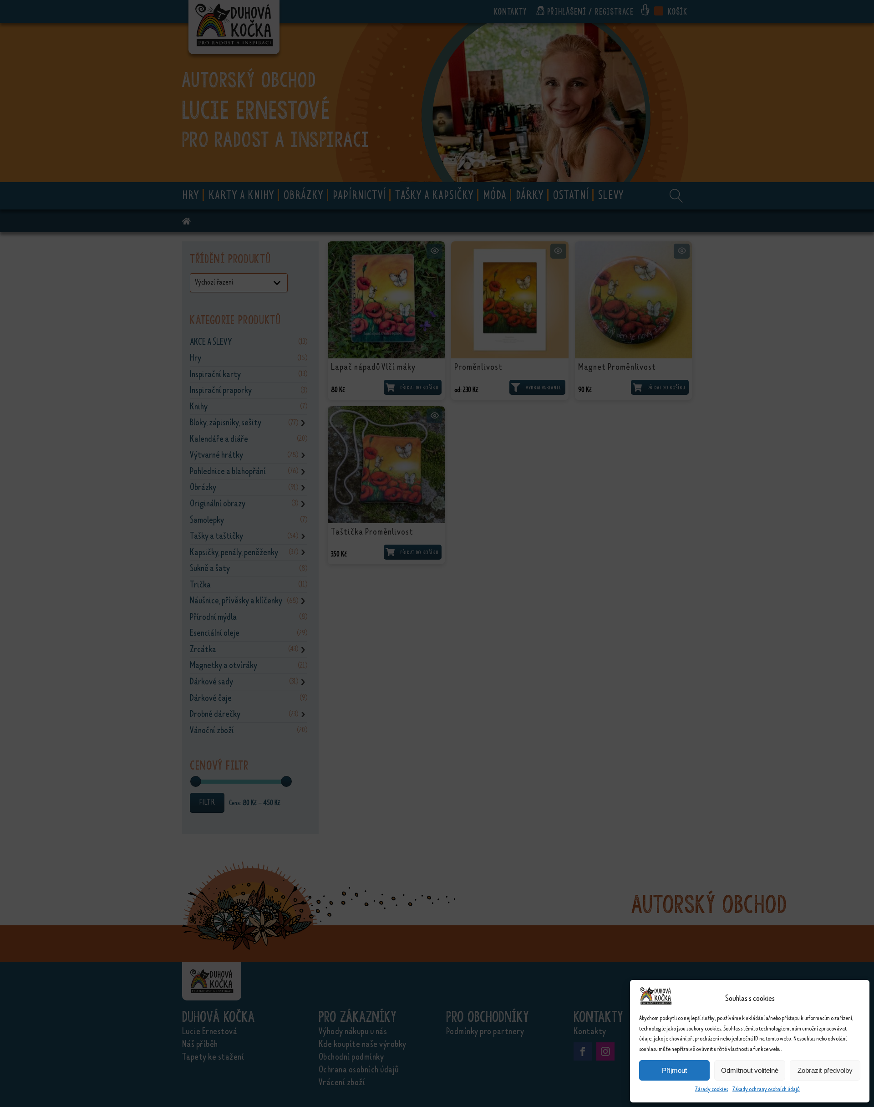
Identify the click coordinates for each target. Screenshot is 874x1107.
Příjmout (674, 1070)
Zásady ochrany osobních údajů (766, 1089)
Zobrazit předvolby (825, 1070)
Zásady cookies (711, 1089)
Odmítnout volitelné (749, 1070)
